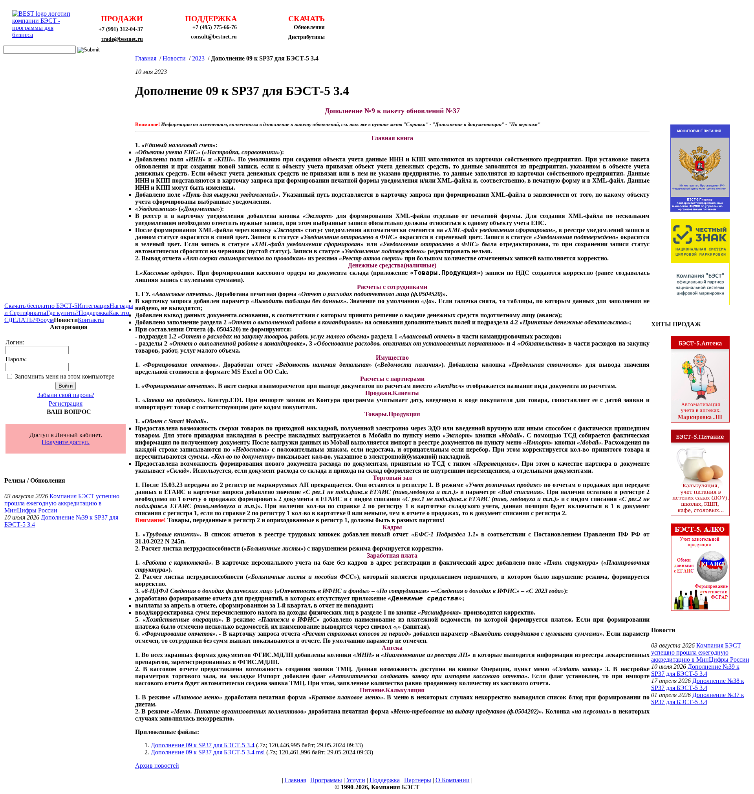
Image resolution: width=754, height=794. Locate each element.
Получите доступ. (66, 442)
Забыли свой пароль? (65, 395)
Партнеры (417, 780)
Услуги (355, 780)
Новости (174, 58)
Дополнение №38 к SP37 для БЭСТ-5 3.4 (697, 684)
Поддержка (94, 312)
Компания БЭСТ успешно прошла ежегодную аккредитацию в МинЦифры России (61, 503)
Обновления (309, 27)
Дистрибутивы (306, 37)
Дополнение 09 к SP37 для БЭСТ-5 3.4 (202, 745)
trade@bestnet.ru (122, 39)
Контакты (91, 320)
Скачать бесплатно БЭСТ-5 (40, 305)
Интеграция (93, 305)
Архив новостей (157, 765)
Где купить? (62, 312)
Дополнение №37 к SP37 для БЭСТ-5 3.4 (697, 698)
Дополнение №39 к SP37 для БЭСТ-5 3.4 (695, 670)
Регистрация (65, 403)
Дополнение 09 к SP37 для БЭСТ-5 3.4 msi (208, 752)
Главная (145, 58)
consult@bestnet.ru (214, 37)
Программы (326, 780)
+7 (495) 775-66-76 (214, 27)
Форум (44, 320)
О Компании (453, 780)
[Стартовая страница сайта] (43, 34)
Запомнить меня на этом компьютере (64, 376)
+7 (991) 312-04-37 (121, 29)
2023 (198, 58)
